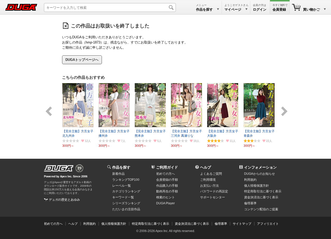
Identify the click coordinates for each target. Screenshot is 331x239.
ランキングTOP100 (125, 180)
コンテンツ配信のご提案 (261, 209)
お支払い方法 (209, 185)
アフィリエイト (268, 224)
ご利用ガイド (167, 167)
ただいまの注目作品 (126, 209)
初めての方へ (165, 174)
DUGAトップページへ (82, 60)
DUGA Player (165, 203)
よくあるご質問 (211, 174)
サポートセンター (212, 197)
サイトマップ (242, 224)
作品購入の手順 (167, 185)
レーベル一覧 (121, 185)
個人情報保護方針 (256, 185)
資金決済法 (261, 197)
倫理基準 (250, 203)
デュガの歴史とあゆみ (64, 199)
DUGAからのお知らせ (259, 174)
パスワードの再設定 (214, 191)
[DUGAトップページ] (21, 7)
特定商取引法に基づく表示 (150, 224)
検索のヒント (165, 197)
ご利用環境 (208, 180)
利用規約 (250, 180)
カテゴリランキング (126, 191)
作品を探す (121, 167)
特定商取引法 (262, 191)
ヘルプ (205, 167)
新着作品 (118, 174)
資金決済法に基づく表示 (192, 224)
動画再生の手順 (167, 191)
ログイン (259, 9)
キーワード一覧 (123, 197)
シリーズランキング (126, 203)
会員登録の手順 (167, 180)
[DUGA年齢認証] (58, 168)
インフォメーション (260, 167)
